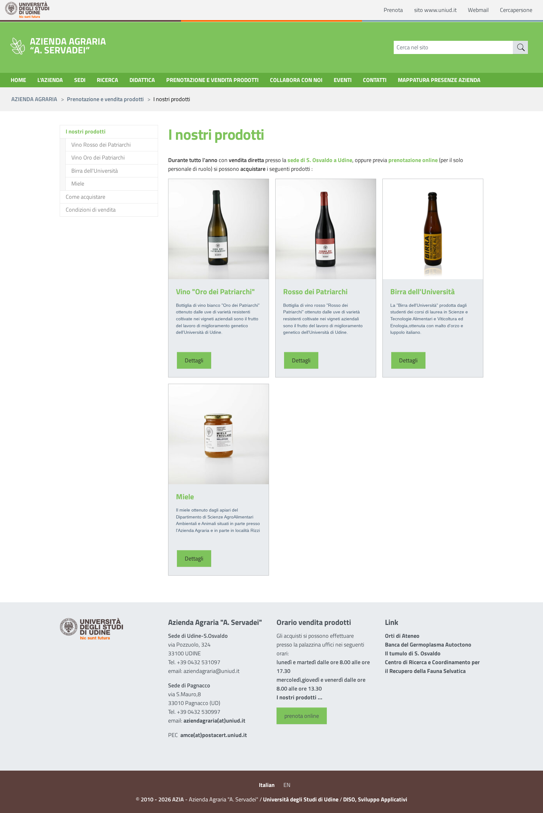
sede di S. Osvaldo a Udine (320, 160)
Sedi (79, 80)
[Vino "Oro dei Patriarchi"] (218, 228)
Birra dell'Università (422, 291)
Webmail (478, 10)
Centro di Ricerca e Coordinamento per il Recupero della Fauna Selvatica (432, 666)
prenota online (301, 716)
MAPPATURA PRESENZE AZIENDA (439, 80)
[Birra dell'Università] (433, 228)
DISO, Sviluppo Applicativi (375, 799)
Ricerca (107, 80)
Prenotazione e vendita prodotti (212, 80)
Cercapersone (516, 10)
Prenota (393, 10)
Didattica (142, 80)
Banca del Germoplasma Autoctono (428, 644)
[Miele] (218, 433)
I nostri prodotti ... (299, 697)
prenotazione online (413, 160)
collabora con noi (296, 80)
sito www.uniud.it (435, 10)
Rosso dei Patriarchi (315, 291)
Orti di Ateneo (402, 635)
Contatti (375, 80)
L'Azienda (50, 80)
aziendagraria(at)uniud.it (214, 720)
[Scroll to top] (529, 799)
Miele (185, 496)
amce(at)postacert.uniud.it (213, 735)
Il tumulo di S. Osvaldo (413, 653)
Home (18, 80)
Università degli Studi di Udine (300, 799)
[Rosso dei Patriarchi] (326, 228)
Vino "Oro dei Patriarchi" (215, 291)
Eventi (343, 80)
